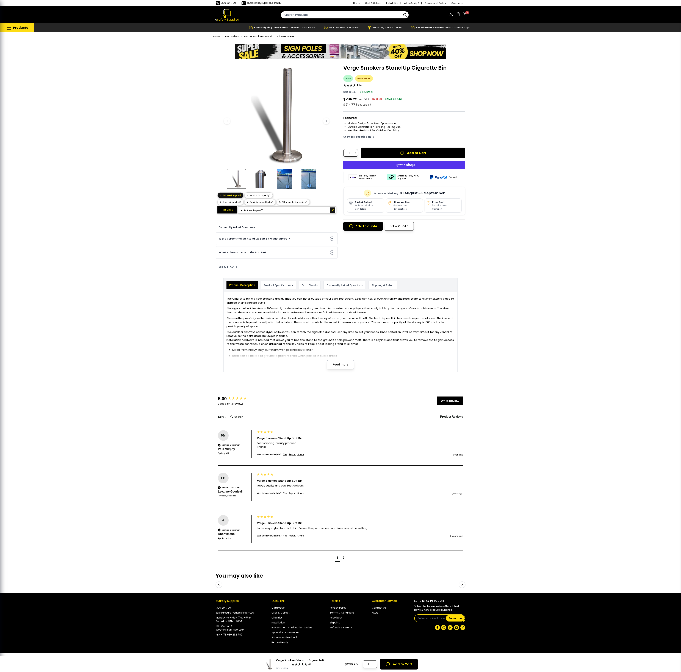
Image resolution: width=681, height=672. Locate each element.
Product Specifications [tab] (278, 285)
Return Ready (280, 642)
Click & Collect (373, 3)
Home (356, 3)
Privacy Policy (338, 607)
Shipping (335, 622)
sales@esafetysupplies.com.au (235, 612)
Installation (392, 3)
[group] (236, 398)
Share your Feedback (285, 637)
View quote (399, 226)
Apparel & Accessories (285, 632)
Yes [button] (285, 454)
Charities (277, 617)
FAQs (375, 612)
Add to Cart (416, 153)
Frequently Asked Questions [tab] (344, 285)
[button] (405, 15)
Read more (340, 364)
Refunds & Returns (341, 627)
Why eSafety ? (411, 3)
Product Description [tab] (242, 285)
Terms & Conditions (342, 612)
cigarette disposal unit (327, 332)
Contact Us (457, 3)
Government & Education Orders (292, 627)
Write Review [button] (450, 401)
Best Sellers (232, 36)
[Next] (326, 121)
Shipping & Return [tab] (383, 285)
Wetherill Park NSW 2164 (230, 629)
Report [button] (292, 454)
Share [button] (300, 454)
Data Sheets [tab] (310, 285)
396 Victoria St (225, 626)
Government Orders (435, 3)
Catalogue (278, 607)
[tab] (451, 417)
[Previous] (227, 121)
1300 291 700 (223, 607)
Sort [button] (221, 416)
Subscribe (455, 618)
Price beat (336, 617)
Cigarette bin (241, 298)
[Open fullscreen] (322, 70)
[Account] (451, 15)
